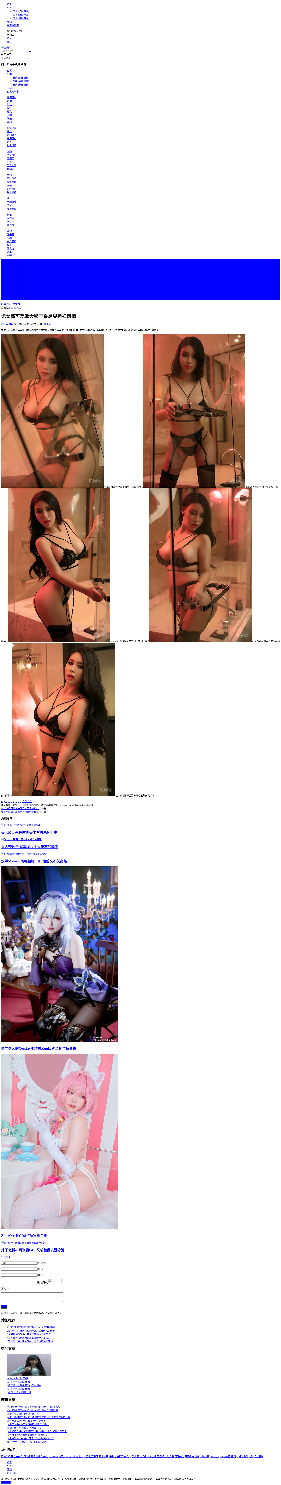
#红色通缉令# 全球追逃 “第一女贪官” (27, 1421)
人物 (9, 115)
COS (9, 298)
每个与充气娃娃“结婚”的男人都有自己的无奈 (31, 1331)
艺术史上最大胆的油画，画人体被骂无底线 (30, 1341)
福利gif (234, 1456)
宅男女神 (63, 1456)
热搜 (9, 131)
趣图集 (10, 169)
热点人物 (73, 1456)
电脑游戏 (11, 201)
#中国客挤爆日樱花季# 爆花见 (23, 1414)
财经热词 (11, 189)
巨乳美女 (179, 1456)
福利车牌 (243, 1456)
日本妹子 (103, 1456)
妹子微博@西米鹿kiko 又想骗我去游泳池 (33, 1250)
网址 (40, 1275)
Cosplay (11, 255)
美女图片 (11, 241)
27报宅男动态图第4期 (19, 1389)
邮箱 (40, 1269)
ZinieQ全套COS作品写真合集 (24, 1236)
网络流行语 (7, 1456)
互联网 (10, 218)
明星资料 (11, 155)
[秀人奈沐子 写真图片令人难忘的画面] (140, 839)
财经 (9, 185)
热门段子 (11, 135)
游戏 (9, 104)
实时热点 (11, 178)
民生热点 (11, 182)
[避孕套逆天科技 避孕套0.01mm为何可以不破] (143, 1327)
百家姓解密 (13, 25)
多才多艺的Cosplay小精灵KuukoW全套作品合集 (38, 1048)
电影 (251, 1456)
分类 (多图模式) (21, 11)
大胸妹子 (204, 1456)
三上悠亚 (154, 1456)
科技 (9, 108)
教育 (9, 205)
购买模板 (11, 1473)
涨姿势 (10, 158)
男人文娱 (11, 165)
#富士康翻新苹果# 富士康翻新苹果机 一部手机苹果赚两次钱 (39, 1417)
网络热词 (11, 128)
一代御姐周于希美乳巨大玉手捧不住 (20, 808)
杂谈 (80, 1456)
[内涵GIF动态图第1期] (143, 1365)
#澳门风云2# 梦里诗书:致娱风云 (24, 1428)
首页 (9, 4)
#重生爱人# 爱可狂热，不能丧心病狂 (28, 1442)
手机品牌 (11, 192)
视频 (9, 122)
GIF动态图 (225, 1456)
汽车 (9, 221)
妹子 (111, 1456)
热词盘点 (11, 97)
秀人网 (135, 1456)
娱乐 (9, 118)
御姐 (11, 324)
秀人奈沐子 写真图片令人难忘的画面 (29, 847)
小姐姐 (87, 1456)
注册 (9, 42)
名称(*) (42, 1263)
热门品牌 (144, 1456)
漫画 (9, 252)
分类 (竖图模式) (21, 15)
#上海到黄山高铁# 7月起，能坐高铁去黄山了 (31, 1438)
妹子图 (10, 234)
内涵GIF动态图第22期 (19, 1392)
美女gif (127, 1456)
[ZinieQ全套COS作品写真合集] (140, 1142)
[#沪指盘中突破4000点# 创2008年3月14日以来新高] (143, 1406)
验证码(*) (43, 1282)
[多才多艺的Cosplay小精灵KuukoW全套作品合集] (140, 954)
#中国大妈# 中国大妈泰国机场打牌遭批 (28, 1424)
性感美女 (18, 1456)
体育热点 (214, 1456)
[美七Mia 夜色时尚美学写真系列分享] (140, 825)
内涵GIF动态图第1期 (17, 1378)
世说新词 (11, 145)
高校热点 (11, 209)
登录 (9, 38)
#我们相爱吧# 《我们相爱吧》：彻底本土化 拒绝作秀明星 (37, 1431)
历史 (9, 162)
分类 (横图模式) (21, 18)
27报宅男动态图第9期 (19, 1382)
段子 (9, 281)
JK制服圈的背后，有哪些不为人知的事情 (29, 1334)
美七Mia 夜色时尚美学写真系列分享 (29, 832)
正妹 (197, 1456)
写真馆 (10, 248)
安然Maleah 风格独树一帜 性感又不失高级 (34, 861)
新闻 (9, 175)
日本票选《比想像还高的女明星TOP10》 (29, 1338)
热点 (9, 111)
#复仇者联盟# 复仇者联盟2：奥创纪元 (27, 1435)
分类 (9, 8)
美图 (9, 238)
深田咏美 (189, 1456)
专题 (9, 22)
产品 (171, 1456)
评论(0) (47, 324)
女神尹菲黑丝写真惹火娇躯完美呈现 (20, 812)
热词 (9, 101)
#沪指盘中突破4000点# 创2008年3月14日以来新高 (32, 1410)
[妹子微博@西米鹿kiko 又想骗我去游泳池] (140, 1242)
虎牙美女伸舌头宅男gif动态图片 (24, 1385)
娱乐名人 (164, 1456)
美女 (9, 288)
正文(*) (4, 1288)
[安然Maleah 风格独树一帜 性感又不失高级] (140, 853)
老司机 (10, 225)
